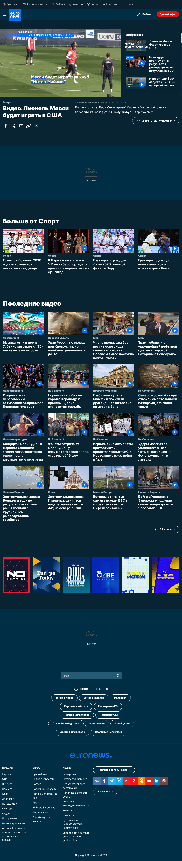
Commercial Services (75, 778)
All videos (166, 529)
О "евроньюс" (71, 774)
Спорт (7, 255)
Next (5, 793)
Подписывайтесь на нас (112, 769)
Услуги (37, 767)
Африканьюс (40, 812)
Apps (36, 802)
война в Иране (64, 697)
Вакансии (68, 815)
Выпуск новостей (43, 778)
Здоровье (8, 798)
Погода (37, 783)
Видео (6, 813)
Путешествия (10, 803)
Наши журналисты (13, 823)
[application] (60, 63)
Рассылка (104, 791)
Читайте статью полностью (154, 120)
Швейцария (122, 723)
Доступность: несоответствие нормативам (72, 824)
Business (7, 783)
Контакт (67, 810)
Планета (7, 788)
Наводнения (97, 723)
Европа (6, 774)
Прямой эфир (168, 14)
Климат (53, 491)
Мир (96, 337)
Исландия (120, 697)
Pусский (11, 4)
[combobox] (142, 4)
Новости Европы (58, 337)
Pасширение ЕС (108, 706)
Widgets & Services (44, 807)
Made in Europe (103, 491)
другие (67, 767)
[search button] (124, 4)
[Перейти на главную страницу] (15, 15)
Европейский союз (76, 706)
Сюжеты (7, 767)
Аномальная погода (72, 731)
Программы (9, 818)
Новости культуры (105, 390)
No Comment (11, 337)
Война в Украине (94, 697)
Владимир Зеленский (108, 731)
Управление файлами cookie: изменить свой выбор (76, 836)
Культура (7, 808)
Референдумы (109, 714)
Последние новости (44, 788)
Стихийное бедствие (66, 723)
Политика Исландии (77, 714)
